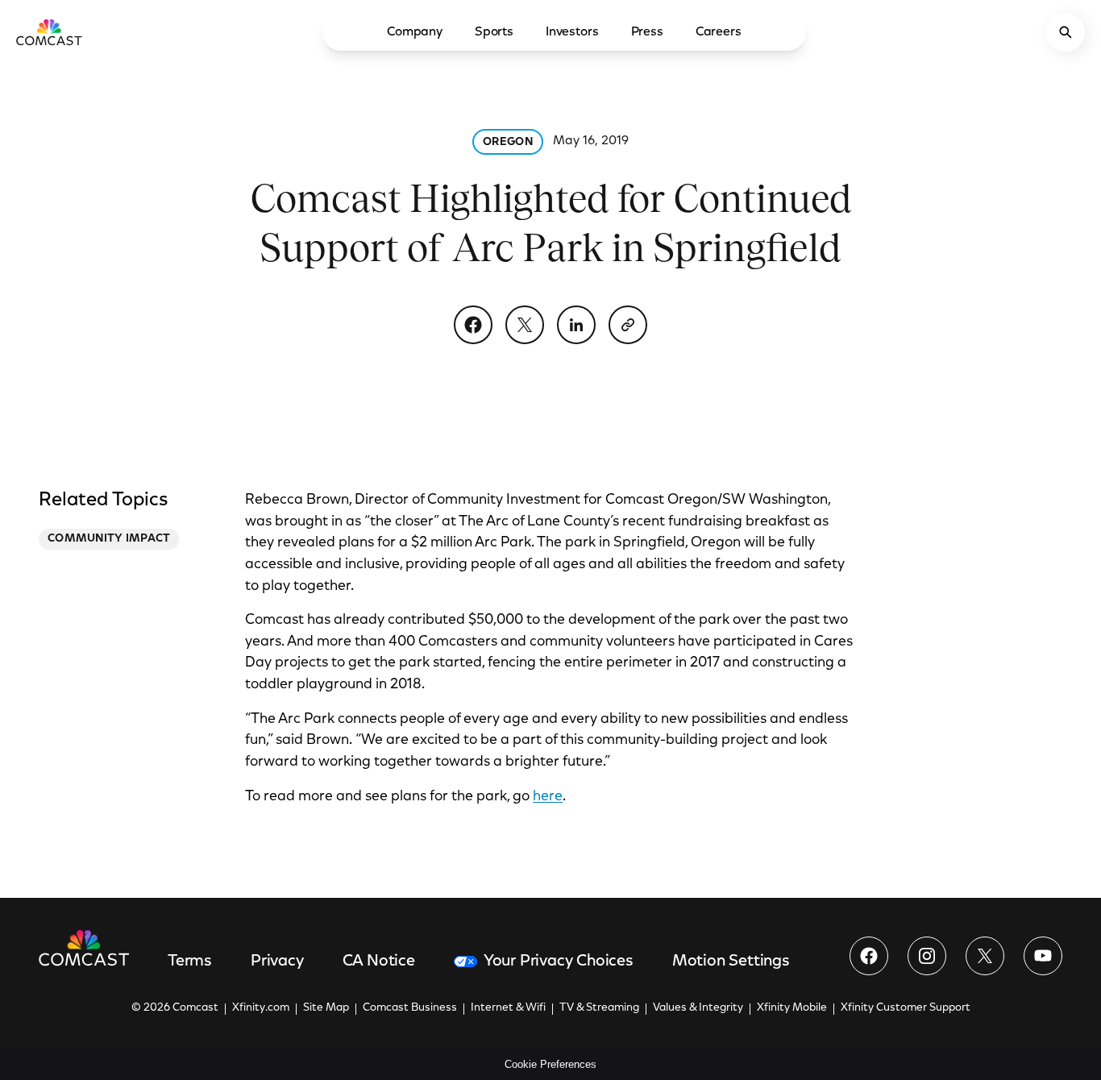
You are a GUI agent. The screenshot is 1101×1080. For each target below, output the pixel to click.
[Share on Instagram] (927, 956)
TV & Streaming (599, 1008)
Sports (494, 32)
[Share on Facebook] (473, 324)
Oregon (508, 142)
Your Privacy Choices (559, 961)
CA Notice (379, 961)
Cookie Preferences (550, 1064)
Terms (190, 961)
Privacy (277, 961)
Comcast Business (410, 1008)
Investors (572, 32)
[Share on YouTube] (1043, 956)
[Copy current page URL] (628, 324)
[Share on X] (524, 324)
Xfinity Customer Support (905, 1008)
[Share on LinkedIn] (576, 324)
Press (647, 32)
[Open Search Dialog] (1065, 32)
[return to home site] (49, 32)
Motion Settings (731, 961)
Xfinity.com (260, 1008)
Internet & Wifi (508, 1008)
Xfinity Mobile (792, 1008)
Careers (719, 32)
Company (414, 32)
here (548, 797)
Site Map (326, 1008)
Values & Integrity (698, 1008)
